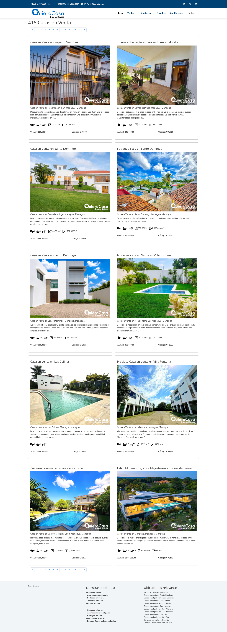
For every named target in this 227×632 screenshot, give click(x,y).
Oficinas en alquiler (96, 618)
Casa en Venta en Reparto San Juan (54, 42)
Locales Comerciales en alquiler (101, 621)
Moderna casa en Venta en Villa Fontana (144, 255)
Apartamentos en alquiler (98, 613)
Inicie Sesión (33, 586)
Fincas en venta (94, 603)
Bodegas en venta (95, 598)
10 (75, 30)
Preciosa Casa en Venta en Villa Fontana (144, 361)
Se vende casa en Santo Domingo (139, 148)
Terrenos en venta (95, 601)
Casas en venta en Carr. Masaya (157, 606)
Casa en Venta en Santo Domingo (53, 148)
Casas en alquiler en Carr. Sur (156, 617)
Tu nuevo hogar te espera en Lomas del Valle (147, 42)
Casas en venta (94, 592)
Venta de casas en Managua (156, 592)
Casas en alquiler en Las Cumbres (158, 612)
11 (80, 30)
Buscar (193, 13)
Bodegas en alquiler (96, 616)
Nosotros (161, 13)
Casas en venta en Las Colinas (157, 601)
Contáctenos (176, 13)
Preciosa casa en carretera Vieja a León (56, 468)
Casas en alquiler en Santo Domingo (159, 598)
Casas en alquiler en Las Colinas (157, 603)
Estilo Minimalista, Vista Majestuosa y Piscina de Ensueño (156, 468)
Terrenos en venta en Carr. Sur (157, 620)
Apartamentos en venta (97, 595)
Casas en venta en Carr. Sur (155, 614)
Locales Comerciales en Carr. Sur (158, 623)
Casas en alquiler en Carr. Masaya (158, 609)
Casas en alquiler (95, 610)
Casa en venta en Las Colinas (50, 361)
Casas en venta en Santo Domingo (158, 595)
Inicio (120, 13)
